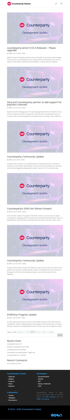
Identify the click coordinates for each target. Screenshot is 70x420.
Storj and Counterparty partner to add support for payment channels (34, 103)
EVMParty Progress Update (22, 314)
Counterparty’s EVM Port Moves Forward (29, 208)
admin (10, 53)
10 (30, 332)
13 (38, 332)
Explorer (11, 386)
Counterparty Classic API (14, 344)
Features (11, 377)
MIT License (50, 397)
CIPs (39, 386)
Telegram (11, 398)
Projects (11, 381)
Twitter (11, 395)
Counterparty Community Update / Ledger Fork (21, 352)
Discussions (12, 400)
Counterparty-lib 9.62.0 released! (16, 349)
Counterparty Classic (31, 409)
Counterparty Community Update (25, 156)
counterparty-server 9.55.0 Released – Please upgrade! (31, 49)
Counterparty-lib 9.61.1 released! (16, 355)
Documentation (43, 377)
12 (35, 332)
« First (19, 332)
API (39, 381)
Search (60, 335)
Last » (52, 332)
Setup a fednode (44, 384)
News (24, 53)
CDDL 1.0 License (43, 399)
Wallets (11, 379)
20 (43, 332)
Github (40, 379)
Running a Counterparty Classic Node (18, 347)
